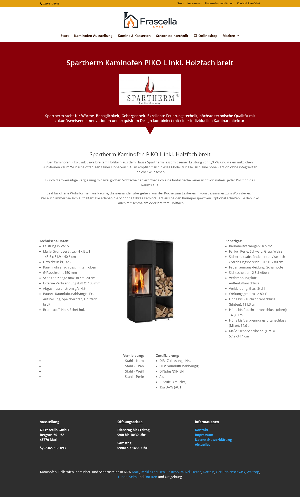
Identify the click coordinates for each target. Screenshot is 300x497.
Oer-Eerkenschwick (230, 472)
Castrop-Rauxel (178, 472)
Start (65, 36)
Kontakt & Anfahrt (248, 3)
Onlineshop (207, 36)
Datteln (208, 472)
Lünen (123, 477)
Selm (133, 477)
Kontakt (201, 430)
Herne (196, 472)
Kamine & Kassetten (134, 36)
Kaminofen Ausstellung (93, 36)
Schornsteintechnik (172, 36)
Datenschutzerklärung (219, 3)
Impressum (194, 3)
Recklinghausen (153, 472)
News (180, 3)
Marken (229, 36)
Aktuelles (202, 444)
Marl (135, 472)
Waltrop (253, 472)
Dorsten (150, 477)
